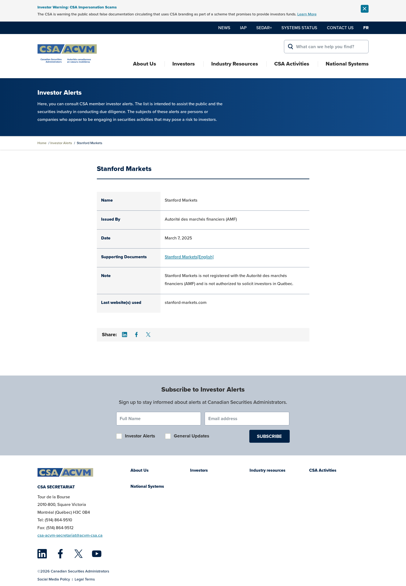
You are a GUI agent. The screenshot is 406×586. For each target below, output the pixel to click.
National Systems (347, 64)
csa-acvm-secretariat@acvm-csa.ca (70, 535)
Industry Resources (234, 64)
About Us (144, 64)
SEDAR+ (264, 28)
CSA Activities (291, 64)
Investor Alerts (61, 143)
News (224, 28)
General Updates (191, 436)
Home (42, 143)
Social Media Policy (53, 579)
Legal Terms (85, 579)
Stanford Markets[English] (189, 257)
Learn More (307, 14)
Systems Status (299, 28)
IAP (243, 28)
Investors (183, 64)
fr (366, 28)
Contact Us (340, 28)
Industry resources (267, 470)
